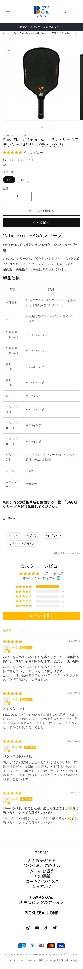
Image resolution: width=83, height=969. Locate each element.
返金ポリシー (70, 954)
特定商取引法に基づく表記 (64, 960)
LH (23, 179)
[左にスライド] (32, 128)
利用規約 (41, 960)
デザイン (32, 535)
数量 (5, 188)
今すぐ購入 (41, 222)
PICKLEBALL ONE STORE (26, 954)
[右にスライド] (50, 128)
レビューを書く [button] (41, 616)
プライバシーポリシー (21, 960)
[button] (8, 11)
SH (9, 179)
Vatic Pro (14, 535)
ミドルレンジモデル (22, 543)
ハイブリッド (53, 535)
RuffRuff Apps (63, 553)
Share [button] (11, 518)
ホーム (7, 33)
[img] (12, 642)
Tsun (77, 553)
